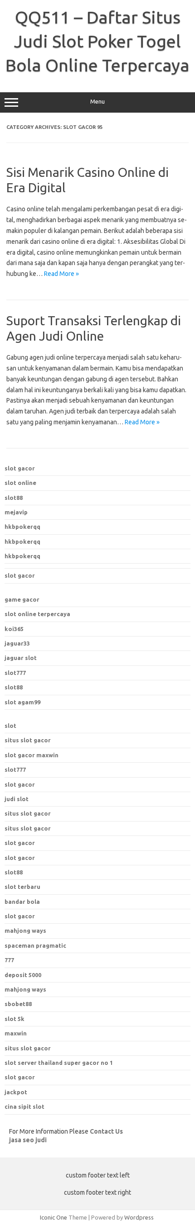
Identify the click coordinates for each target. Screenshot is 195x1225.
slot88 (14, 497)
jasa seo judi (28, 1140)
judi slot (17, 799)
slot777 (15, 672)
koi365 (14, 629)
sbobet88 (18, 1004)
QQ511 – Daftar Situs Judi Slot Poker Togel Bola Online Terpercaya (97, 41)
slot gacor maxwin (31, 755)
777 (9, 960)
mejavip (16, 512)
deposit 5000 (23, 975)
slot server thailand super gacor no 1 (59, 1062)
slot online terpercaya (37, 614)
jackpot (16, 1092)
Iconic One (53, 1217)
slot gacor (20, 468)
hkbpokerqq (22, 526)
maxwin (16, 1033)
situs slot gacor (28, 740)
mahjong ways (25, 930)
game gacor (22, 599)
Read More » (61, 273)
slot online (20, 483)
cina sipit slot (24, 1106)
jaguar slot (21, 658)
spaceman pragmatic (35, 945)
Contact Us (106, 1131)
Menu (97, 101)
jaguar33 (17, 643)
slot (10, 725)
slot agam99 (22, 702)
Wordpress (139, 1217)
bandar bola (22, 901)
